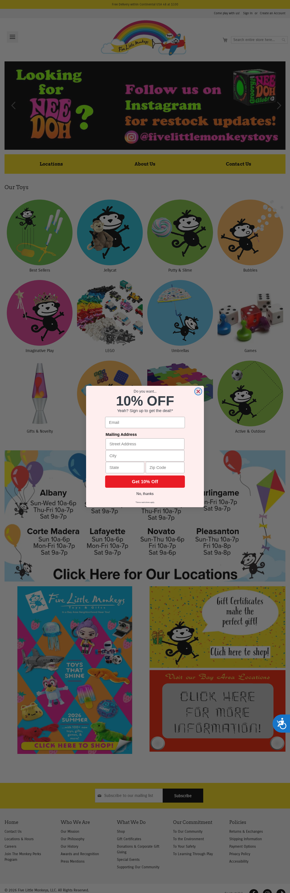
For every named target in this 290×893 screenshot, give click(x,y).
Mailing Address (121, 434)
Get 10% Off (145, 481)
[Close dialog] (198, 391)
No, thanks (145, 494)
